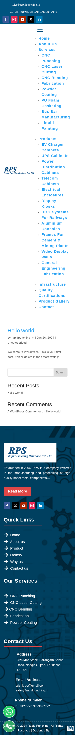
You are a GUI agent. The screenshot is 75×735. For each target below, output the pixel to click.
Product (16, 548)
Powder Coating (23, 623)
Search (60, 372)
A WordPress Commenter (24, 411)
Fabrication (52, 83)
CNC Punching (22, 596)
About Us (48, 44)
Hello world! (22, 330)
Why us (16, 562)
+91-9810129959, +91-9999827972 (33, 12)
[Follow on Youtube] (22, 19)
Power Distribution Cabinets (53, 167)
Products (47, 139)
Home (44, 38)
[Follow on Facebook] (5, 19)
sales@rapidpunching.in (26, 4)
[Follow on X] (31, 19)
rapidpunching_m (22, 337)
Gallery (16, 555)
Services (47, 50)
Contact (46, 307)
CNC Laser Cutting (25, 603)
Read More (17, 491)
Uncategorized (17, 342)
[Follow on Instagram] (14, 19)
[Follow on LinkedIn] (39, 19)
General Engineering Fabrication (53, 268)
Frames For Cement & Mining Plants (55, 240)
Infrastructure (52, 284)
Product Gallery (54, 301)
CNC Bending (54, 78)
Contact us (18, 568)
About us (17, 542)
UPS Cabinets (55, 156)
